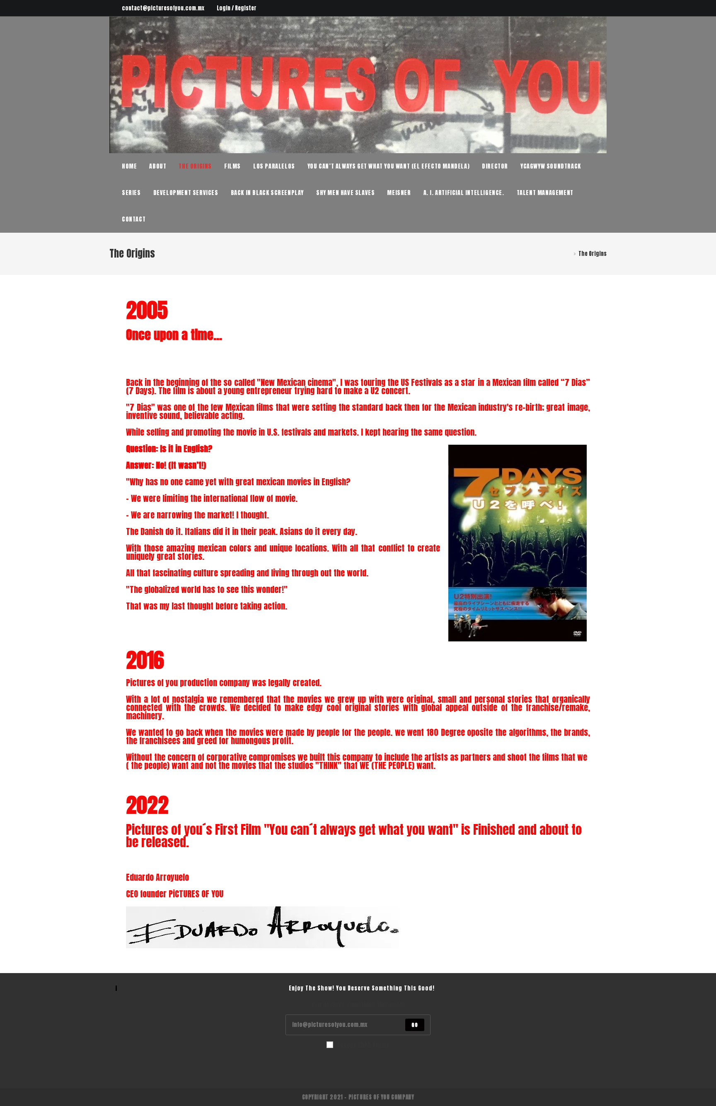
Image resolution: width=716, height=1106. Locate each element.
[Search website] (160, 219)
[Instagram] (585, 8)
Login (223, 8)
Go (414, 1025)
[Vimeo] (603, 8)
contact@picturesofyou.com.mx (163, 8)
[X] (328, 1067)
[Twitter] (566, 8)
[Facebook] (576, 8)
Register (245, 8)
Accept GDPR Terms (363, 1045)
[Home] (569, 254)
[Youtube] (595, 8)
